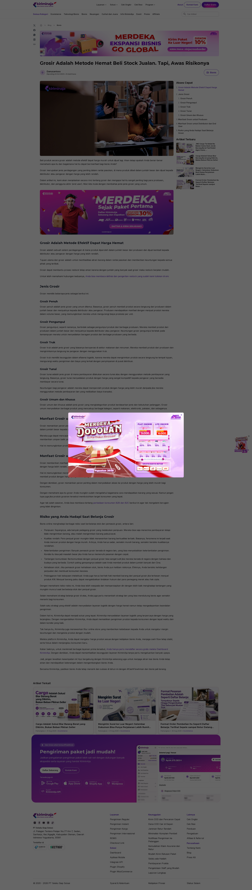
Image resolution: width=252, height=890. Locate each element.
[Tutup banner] (181, 415)
